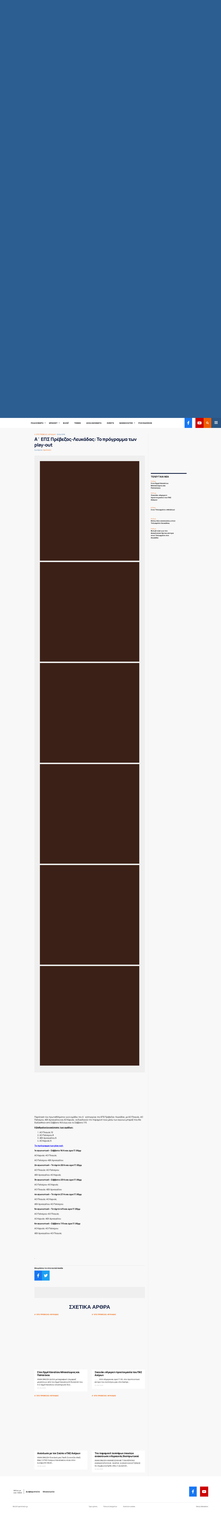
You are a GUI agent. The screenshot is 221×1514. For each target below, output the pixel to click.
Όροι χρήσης (93, 1506)
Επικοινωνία (48, 1491)
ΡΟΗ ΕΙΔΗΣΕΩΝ (145, 423)
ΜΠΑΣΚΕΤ (53, 423)
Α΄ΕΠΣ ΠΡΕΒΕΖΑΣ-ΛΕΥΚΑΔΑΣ (45, 434)
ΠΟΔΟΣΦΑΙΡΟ (37, 423)
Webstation (204, 1506)
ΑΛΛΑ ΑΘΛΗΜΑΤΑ (93, 423)
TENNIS (77, 423)
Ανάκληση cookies (129, 1506)
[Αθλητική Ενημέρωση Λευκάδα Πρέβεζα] (1, 423)
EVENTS (110, 423)
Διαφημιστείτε (33, 1491)
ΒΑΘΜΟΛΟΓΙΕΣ (126, 423)
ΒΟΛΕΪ (66, 423)
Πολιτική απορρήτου (110, 1506)
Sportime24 (47, 450)
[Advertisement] (89, 1095)
